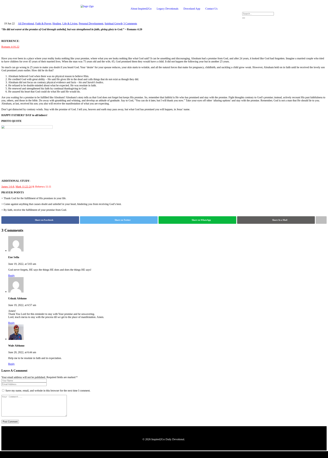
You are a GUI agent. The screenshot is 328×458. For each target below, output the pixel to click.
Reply (11, 275)
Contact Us (211, 8)
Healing (56, 23)
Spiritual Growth (114, 23)
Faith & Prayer (43, 23)
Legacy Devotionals (167, 8)
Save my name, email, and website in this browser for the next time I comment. (47, 390)
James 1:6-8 (7, 186)
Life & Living (69, 23)
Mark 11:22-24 (24, 186)
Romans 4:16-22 (10, 46)
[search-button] (243, 17)
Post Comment (10, 421)
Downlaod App (191, 8)
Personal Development (91, 23)
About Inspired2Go (141, 8)
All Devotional (26, 23)
